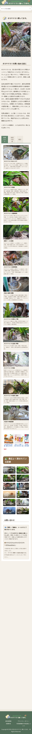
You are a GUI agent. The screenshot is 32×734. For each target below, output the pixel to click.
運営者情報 (8, 721)
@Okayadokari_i (11, 545)
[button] (30, 9)
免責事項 (8, 723)
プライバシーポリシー (24, 721)
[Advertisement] (16, 635)
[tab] (4, 139)
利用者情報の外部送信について (23, 725)
